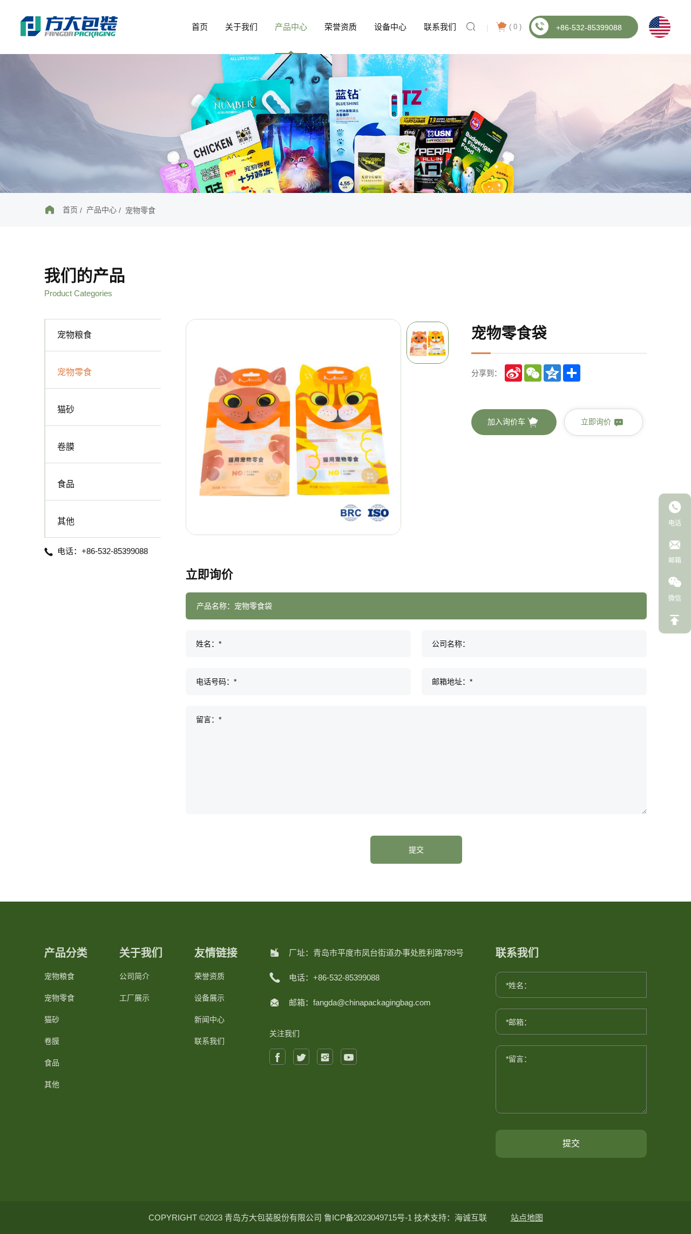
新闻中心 (209, 1019)
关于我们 (241, 26)
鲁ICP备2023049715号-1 (369, 1217)
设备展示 (209, 997)
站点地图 (527, 1217)
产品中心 (291, 26)
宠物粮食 (74, 334)
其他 (65, 521)
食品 (65, 484)
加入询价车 (507, 421)
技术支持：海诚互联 (450, 1217)
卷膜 (65, 446)
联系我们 (440, 26)
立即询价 (597, 421)
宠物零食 (140, 210)
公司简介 (134, 976)
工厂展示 (134, 997)
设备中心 (390, 26)
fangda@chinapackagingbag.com (372, 1002)
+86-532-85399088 (589, 27)
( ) (515, 27)
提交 (416, 849)
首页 (200, 26)
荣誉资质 (340, 26)
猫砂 (65, 409)
